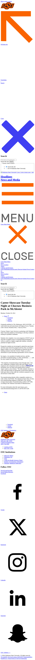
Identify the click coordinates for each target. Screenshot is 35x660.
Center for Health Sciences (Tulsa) (13, 460)
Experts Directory (18, 269)
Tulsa (5, 458)
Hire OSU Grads (8, 448)
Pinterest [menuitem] (9, 427)
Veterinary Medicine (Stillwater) (12, 463)
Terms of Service (16, 658)
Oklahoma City (8, 457)
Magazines (10, 269)
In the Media (4, 269)
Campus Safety (16, 657)
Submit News (26, 269)
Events (5, 470)
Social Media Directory (7, 472)
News (2, 263)
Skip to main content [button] (6, 1)
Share (5, 316)
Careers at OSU (8, 447)
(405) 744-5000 (5, 444)
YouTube (9, 470)
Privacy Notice (7, 658)
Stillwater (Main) (8, 455)
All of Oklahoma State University (16, 168)
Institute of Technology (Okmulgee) (13, 462)
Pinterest (9, 321)
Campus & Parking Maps (7, 442)
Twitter (9, 319)
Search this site (5, 161)
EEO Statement (25, 657)
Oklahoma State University (8, 439)
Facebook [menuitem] (10, 424)
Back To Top (29, 365)
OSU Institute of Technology (8, 430)
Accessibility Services (6, 657)
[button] (17, 81)
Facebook (10, 317)
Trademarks (24, 658)
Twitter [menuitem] (9, 426)
